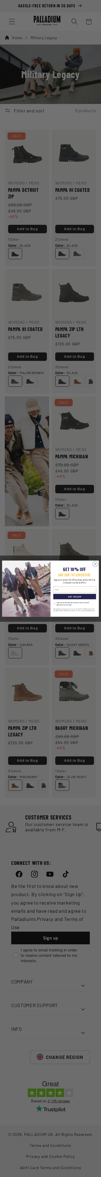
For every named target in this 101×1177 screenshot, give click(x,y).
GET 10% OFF (74, 596)
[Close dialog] (95, 564)
